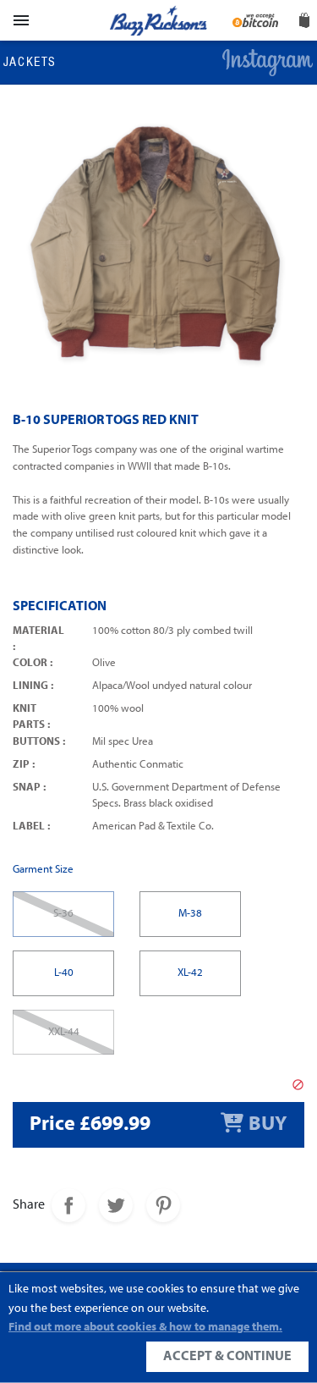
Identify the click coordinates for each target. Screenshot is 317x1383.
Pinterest (163, 1205)
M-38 (190, 913)
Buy (268, 1125)
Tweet (116, 1205)
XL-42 (190, 972)
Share (68, 1205)
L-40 (64, 972)
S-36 (63, 913)
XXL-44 (63, 1032)
